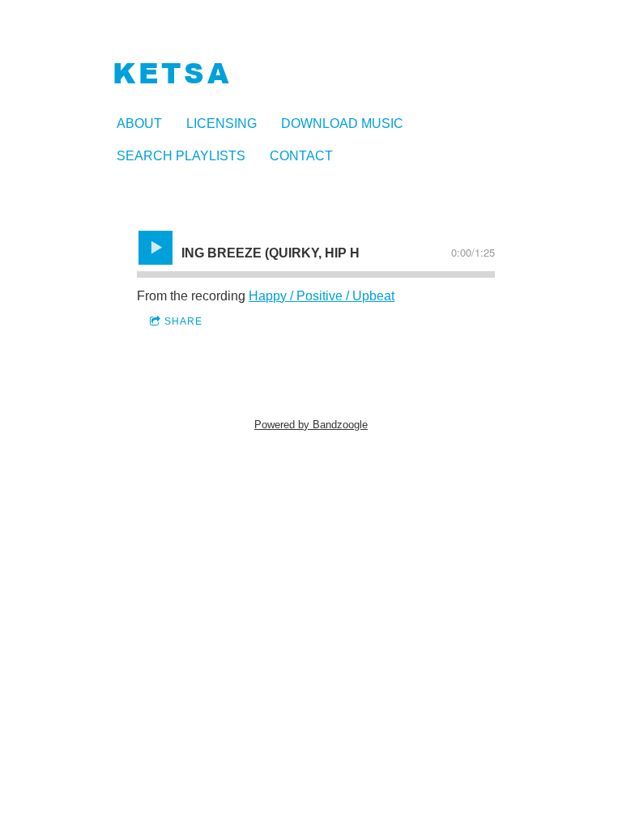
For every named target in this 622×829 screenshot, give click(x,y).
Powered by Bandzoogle (311, 425)
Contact (301, 156)
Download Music (342, 123)
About (139, 123)
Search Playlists (181, 156)
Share (183, 321)
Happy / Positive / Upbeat (321, 296)
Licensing (221, 123)
